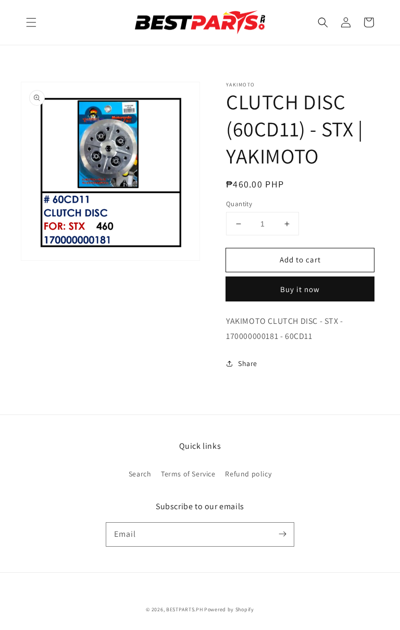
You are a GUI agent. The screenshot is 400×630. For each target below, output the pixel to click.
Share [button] (247, 363)
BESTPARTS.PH (184, 609)
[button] (31, 22)
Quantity (239, 203)
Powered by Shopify (229, 609)
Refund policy (248, 473)
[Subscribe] (282, 534)
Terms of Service (188, 473)
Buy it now (300, 289)
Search (140, 473)
